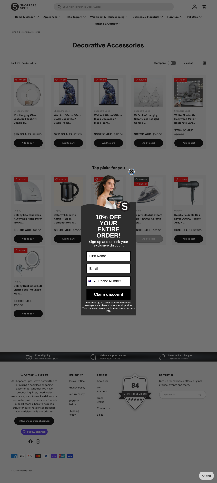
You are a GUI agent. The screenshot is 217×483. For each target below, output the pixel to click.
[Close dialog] (131, 171)
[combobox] (92, 281)
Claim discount (108, 294)
